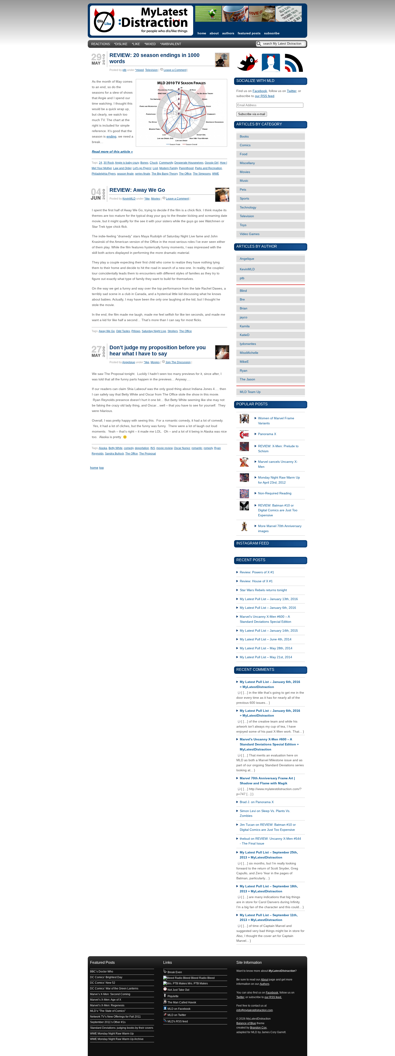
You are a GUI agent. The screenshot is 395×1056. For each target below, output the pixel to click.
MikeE (244, 361)
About (214, 33)
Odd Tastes (123, 331)
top (101, 467)
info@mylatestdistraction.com (254, 1010)
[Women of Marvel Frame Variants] (270, 414)
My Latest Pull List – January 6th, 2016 (268, 607)
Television (151, 70)
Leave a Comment (175, 70)
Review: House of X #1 (256, 581)
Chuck (154, 162)
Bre (242, 299)
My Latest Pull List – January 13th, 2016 (269, 599)
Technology (248, 207)
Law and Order (122, 168)
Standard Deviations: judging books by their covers (121, 1027)
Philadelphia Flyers (104, 173)
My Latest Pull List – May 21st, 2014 (266, 657)
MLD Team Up (250, 392)
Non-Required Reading (274, 493)
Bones (144, 162)
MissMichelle (249, 353)
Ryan (243, 370)
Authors (228, 33)
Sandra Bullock (114, 453)
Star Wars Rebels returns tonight (263, 590)
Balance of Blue (246, 1023)
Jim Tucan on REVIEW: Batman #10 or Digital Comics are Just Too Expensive (268, 827)
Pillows (135, 331)
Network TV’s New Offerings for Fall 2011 (115, 1016)
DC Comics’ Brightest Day (106, 977)
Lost (155, 168)
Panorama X (267, 434)
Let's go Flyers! (142, 168)
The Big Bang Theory (165, 173)
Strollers (173, 331)
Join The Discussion (178, 362)
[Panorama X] (270, 430)
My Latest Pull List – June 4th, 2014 (265, 639)
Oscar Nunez (182, 448)
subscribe (272, 33)
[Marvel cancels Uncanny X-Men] (270, 457)
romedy (208, 448)
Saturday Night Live (154, 331)
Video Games (249, 234)
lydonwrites (248, 344)
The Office (185, 173)
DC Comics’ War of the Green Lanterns (114, 988)
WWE (215, 173)
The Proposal (147, 453)
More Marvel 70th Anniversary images (280, 528)
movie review (164, 448)
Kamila (245, 326)
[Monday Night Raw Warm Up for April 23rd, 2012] (270, 473)
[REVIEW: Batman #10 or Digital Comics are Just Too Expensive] (270, 501)
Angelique (128, 362)
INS (152, 448)
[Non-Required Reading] (270, 489)
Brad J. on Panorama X (257, 802)
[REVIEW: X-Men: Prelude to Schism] (270, 442)
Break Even (174, 972)
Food (243, 154)
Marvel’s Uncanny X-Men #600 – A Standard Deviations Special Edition (265, 619)
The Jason (247, 379)
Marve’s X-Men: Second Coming (110, 994)
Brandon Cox (258, 1027)
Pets (243, 189)
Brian (243, 308)
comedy (128, 448)
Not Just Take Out (178, 989)
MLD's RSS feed (177, 1021)
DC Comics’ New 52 (102, 982)
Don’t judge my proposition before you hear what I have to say (157, 350)
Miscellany (247, 163)
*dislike (120, 44)
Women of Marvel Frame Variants (276, 421)
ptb (124, 70)
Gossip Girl (212, 162)
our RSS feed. (273, 997)
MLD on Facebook (178, 1008)
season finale (125, 173)
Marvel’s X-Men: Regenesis (107, 1005)
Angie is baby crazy (127, 162)
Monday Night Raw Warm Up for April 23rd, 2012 (279, 480)
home (202, 33)
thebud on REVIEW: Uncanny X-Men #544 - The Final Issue (270, 841)
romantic (197, 448)
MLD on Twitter (176, 1015)
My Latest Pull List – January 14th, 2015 (269, 630)
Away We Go (107, 331)
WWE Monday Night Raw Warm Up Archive (117, 1039)
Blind (243, 290)
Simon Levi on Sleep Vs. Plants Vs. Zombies (265, 813)
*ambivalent (170, 44)
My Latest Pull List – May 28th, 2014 (266, 648)
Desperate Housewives (188, 162)
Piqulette (173, 996)
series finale (142, 173)
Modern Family (168, 168)
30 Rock (109, 162)
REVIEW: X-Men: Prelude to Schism (278, 448)
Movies (155, 198)
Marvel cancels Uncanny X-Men (278, 464)
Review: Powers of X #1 (257, 572)
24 (100, 162)
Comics (245, 145)
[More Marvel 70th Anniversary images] (270, 522)
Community (166, 162)
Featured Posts (249, 33)
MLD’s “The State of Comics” (107, 1011)
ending (111, 136)
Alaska (103, 448)
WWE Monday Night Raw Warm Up (112, 1033)
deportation (142, 448)
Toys (243, 225)
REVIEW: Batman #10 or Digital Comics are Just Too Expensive (277, 510)
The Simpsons (202, 173)
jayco (243, 317)
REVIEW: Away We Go (137, 190)
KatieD (244, 335)
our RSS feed (264, 96)
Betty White (116, 448)
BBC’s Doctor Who (101, 971)
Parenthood (186, 168)
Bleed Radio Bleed (202, 978)
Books (244, 136)
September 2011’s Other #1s (107, 1022)
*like (136, 44)
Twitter (291, 91)
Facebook (260, 91)
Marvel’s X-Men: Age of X (105, 999)
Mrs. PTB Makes (197, 983)
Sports (244, 198)
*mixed (150, 44)
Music (244, 180)
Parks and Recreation (208, 168)
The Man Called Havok (181, 1002)
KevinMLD (129, 198)
